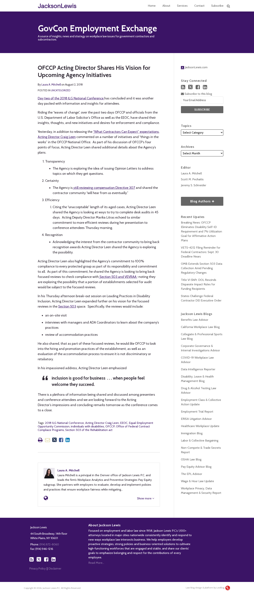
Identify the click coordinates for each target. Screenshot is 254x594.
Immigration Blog (191, 433)
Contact (199, 5)
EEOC (124, 423)
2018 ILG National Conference (64, 423)
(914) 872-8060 (49, 544)
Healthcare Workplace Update (200, 426)
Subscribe (217, 5)
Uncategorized (60, 90)
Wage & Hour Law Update (197, 481)
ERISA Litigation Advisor (196, 419)
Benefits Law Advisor (194, 319)
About (166, 5)
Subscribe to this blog (198, 94)
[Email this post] (47, 439)
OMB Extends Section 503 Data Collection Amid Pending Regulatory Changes (201, 268)
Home (152, 5)
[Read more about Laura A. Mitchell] (46, 498)
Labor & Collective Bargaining (199, 440)
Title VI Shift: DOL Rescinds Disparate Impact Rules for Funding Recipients (198, 284)
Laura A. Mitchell (51, 84)
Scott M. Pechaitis (192, 179)
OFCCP (110, 426)
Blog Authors (196, 200)
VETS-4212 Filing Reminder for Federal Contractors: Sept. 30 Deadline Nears (200, 252)
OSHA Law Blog (191, 459)
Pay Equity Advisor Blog (196, 466)
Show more (144, 498)
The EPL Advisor (191, 474)
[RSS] (183, 87)
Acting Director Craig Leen (57, 137)
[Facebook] (198, 87)
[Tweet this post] (54, 439)
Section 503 (67, 306)
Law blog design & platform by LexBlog (205, 587)
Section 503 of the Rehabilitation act (88, 430)
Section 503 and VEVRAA (118, 277)
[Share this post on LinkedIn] (67, 439)
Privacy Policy (37, 568)
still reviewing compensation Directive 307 (104, 188)
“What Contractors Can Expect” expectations (126, 132)
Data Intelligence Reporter (198, 369)
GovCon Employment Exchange (97, 28)
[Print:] (40, 440)
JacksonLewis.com (196, 67)
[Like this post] (61, 439)
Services (182, 5)
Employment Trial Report (197, 411)
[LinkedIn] (205, 87)
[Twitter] (190, 87)
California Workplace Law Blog (200, 327)
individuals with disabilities (87, 426)
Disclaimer (55, 568)
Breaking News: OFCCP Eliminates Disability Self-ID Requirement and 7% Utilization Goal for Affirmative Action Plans (201, 231)
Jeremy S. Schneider (193, 185)
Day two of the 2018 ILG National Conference (71, 98)
